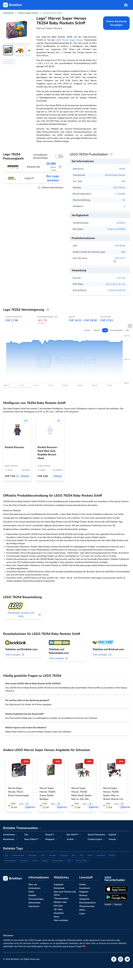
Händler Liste (60, 902)
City (26, 834)
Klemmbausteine (87, 902)
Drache (90, 855)
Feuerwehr (24, 861)
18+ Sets (58, 909)
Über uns (32, 884)
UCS (42, 855)
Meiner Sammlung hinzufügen (116, 23)
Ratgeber (83, 891)
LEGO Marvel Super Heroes (69, 40)
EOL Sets (58, 905)
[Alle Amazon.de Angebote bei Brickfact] (13, 167)
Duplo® (112, 834)
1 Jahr (105, 330)
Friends (112, 839)
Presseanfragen (36, 899)
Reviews (83, 895)
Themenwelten (61, 898)
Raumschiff (9, 62)
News (56, 916)
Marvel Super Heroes (115, 175)
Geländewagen (57, 861)
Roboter (112, 855)
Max (127, 330)
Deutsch (118, 904)
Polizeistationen (10, 861)
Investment (84, 888)
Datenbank (59, 888)
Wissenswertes (86, 906)
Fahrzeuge (63, 855)
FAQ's (31, 891)
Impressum (33, 906)
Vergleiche (84, 899)
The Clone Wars (81, 861)
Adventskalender (18, 855)
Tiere (73, 855)
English (108, 904)
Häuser (34, 861)
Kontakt (32, 895)
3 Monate (96, 330)
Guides (82, 884)
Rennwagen (33, 855)
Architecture (9, 834)
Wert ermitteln (61, 920)
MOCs (82, 910)
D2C (6, 855)
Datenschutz (34, 902)
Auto (81, 855)
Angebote (58, 884)
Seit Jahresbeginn (116, 330)
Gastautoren (34, 888)
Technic (70, 839)
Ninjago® (49, 839)
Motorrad (45, 861)
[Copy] (111, 154)
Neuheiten (59, 913)
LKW (69, 861)
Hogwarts (52, 855)
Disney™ (49, 834)
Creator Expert (95, 839)
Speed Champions (96, 834)
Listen (82, 913)
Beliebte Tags (13, 848)
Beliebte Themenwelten (20, 828)
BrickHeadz (8, 839)
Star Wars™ (72, 834)
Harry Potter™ (31, 839)
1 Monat (87, 330)
